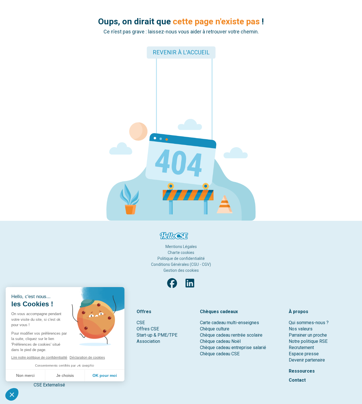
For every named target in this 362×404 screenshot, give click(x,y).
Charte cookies (181, 252)
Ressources (302, 371)
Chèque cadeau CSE (220, 353)
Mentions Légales (181, 246)
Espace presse (304, 353)
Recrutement (301, 347)
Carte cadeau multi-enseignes (229, 322)
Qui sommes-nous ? (309, 322)
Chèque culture (214, 329)
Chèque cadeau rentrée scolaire (231, 335)
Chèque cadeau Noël (220, 341)
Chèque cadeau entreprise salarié (233, 347)
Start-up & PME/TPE (157, 335)
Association (148, 341)
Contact (297, 380)
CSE (141, 322)
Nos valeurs (301, 329)
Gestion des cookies (181, 270)
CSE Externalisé (49, 385)
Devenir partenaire (307, 360)
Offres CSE (148, 329)
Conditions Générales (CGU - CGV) (181, 264)
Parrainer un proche (308, 335)
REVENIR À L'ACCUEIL (181, 52)
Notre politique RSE (308, 341)
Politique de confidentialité (181, 258)
